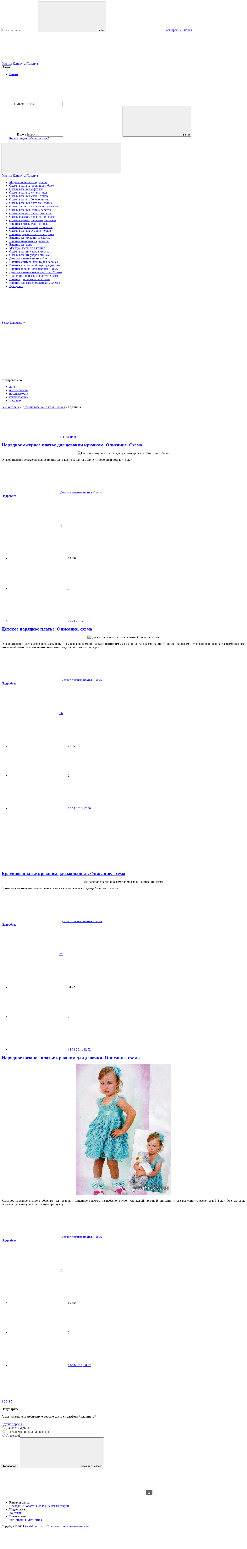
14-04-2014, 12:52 (79, 1049)
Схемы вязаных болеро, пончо (29, 199)
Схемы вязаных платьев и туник (30, 203)
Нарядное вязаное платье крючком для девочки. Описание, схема (71, 1057)
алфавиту (15, 400)
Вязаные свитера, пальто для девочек (33, 261)
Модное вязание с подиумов (28, 182)
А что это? (13, 1435)
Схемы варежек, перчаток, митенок (32, 220)
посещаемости (18, 393)
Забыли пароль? (38, 138)
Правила (32, 63)
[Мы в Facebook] (148, 319)
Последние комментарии (52, 1506)
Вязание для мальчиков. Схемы (29, 279)
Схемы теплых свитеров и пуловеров (33, 206)
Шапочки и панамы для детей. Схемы (34, 275)
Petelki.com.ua (34, 1526)
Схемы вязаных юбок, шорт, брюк (31, 185)
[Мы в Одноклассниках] (31, 319)
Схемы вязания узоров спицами (30, 255)
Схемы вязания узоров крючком (30, 251)
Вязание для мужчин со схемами (30, 237)
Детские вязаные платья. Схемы (30, 258)
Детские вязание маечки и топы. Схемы (35, 272)
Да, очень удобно (17, 1427)
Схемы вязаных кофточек (26, 189)
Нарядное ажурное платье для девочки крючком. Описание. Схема (72, 444)
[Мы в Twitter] (206, 319)
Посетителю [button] (17, 1516)
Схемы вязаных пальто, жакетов (30, 213)
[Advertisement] (123, 1519)
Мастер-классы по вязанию (27, 248)
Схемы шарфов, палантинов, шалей (32, 216)
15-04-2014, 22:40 (79, 808)
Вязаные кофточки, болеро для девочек (35, 265)
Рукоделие (16, 286)
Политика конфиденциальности (68, 1526)
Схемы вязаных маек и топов (28, 196)
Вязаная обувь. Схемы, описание (30, 227)
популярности (18, 390)
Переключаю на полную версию (27, 1431)
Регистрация (17, 1519)
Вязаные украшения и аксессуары (31, 234)
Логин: (21, 103)
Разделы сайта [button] (19, 1502)
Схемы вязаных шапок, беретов (30, 209)
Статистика (34, 1519)
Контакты (19, 63)
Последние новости (22, 1506)
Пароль (22, 134)
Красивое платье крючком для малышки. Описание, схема (63, 873)
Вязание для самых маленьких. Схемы (34, 282)
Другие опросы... (13, 1424)
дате (12, 386)
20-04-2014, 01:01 (79, 620)
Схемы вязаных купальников (28, 192)
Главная (7, 63)
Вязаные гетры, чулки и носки (29, 223)
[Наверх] (30, 1496)
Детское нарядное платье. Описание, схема (47, 628)
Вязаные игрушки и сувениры (29, 241)
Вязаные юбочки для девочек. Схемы (33, 268)
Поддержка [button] (17, 1509)
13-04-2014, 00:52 (79, 1365)
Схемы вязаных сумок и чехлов (30, 230)
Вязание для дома (20, 244)
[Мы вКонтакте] (89, 319)
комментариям (18, 397)
